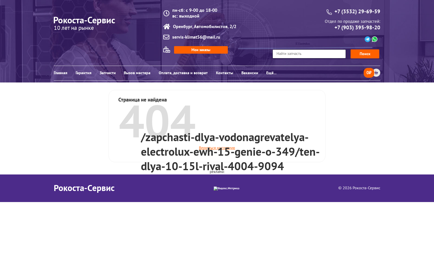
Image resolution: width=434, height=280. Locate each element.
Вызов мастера (137, 73)
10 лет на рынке (74, 28)
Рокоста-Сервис (84, 188)
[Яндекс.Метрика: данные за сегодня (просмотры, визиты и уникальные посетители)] (226, 188)
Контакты (224, 73)
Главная (60, 73)
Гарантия (83, 73)
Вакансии (249, 73)
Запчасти (108, 73)
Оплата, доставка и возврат (183, 73)
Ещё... (271, 73)
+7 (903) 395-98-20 (357, 28)
